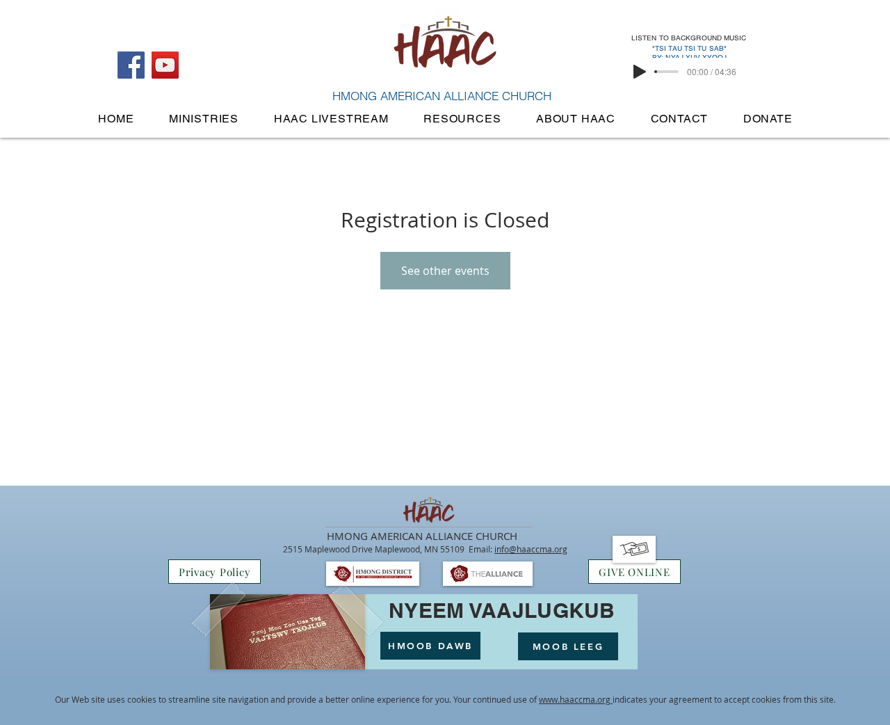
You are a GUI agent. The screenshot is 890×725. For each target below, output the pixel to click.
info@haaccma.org (530, 549)
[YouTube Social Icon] (165, 65)
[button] (204, 118)
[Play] (639, 72)
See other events (445, 270)
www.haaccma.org (576, 699)
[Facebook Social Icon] (131, 65)
